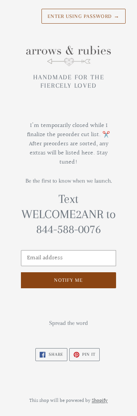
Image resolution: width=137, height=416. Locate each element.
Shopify (100, 401)
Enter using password (83, 16)
